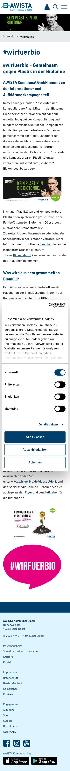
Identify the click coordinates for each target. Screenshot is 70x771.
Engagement (11, 704)
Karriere (8, 656)
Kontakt (8, 662)
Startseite (9, 36)
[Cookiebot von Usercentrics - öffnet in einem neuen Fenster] (49, 305)
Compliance (10, 688)
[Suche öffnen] (55, 7)
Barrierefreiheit (12, 683)
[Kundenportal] (47, 7)
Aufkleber (51, 492)
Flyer (28, 492)
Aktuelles (9, 709)
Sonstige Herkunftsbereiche (20, 651)
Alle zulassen (35, 437)
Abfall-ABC (10, 731)
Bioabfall (45, 244)
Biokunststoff (22, 255)
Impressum (10, 672)
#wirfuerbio (27, 36)
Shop (6, 715)
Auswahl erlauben (35, 449)
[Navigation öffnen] (64, 7)
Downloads (10, 726)
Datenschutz (10, 677)
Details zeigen (48, 424)
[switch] (60, 384)
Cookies (8, 694)
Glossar (7, 720)
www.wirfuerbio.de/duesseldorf (33, 481)
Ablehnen (35, 462)
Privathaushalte (12, 645)
